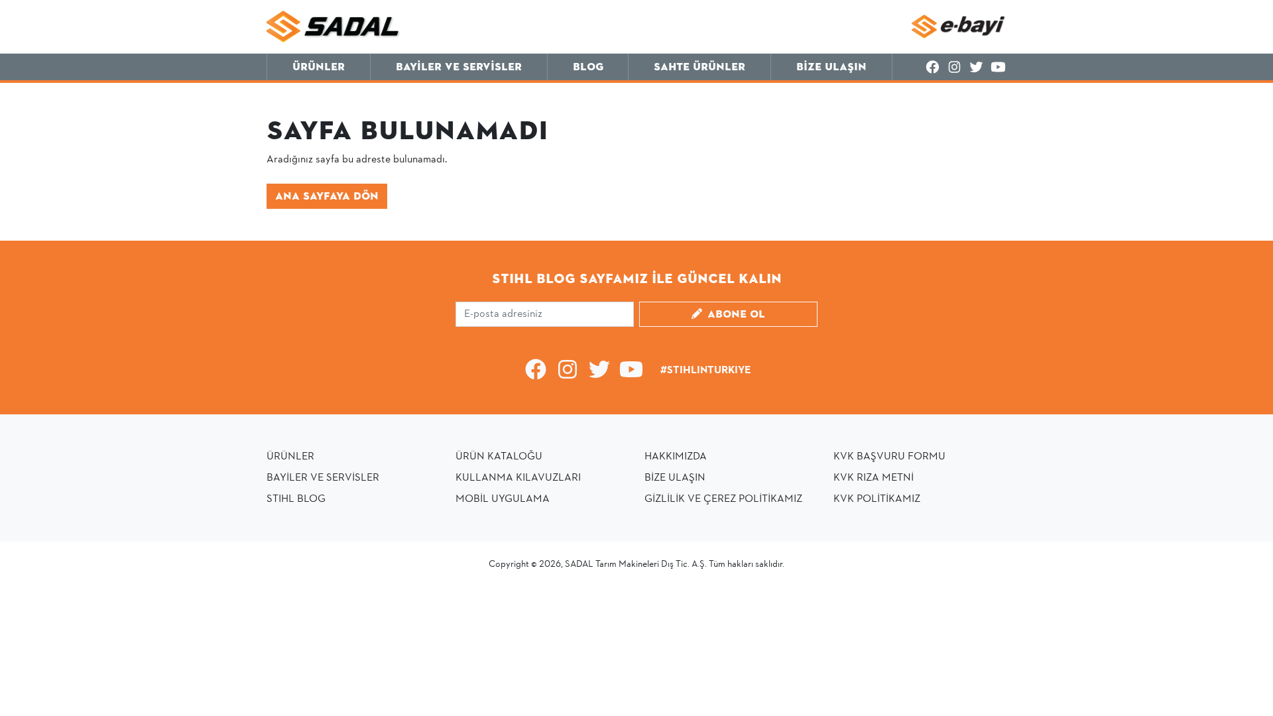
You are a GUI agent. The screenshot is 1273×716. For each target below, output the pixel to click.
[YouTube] (998, 68)
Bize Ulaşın (831, 67)
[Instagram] (954, 68)
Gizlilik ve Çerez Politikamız (723, 499)
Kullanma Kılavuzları (518, 478)
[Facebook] (932, 68)
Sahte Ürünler (699, 67)
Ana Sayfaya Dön (327, 196)
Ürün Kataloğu (498, 456)
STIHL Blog (296, 499)
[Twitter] (976, 68)
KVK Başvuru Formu (889, 456)
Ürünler (318, 67)
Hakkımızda (675, 456)
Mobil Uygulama (502, 499)
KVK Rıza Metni (873, 478)
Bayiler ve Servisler (459, 67)
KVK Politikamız (876, 499)
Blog (588, 67)
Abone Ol (736, 314)
